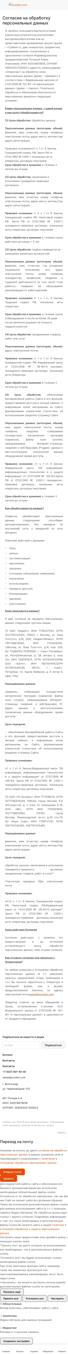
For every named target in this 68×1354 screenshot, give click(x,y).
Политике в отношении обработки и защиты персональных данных (33, 1229)
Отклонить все (35, 1298)
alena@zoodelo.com (42, 994)
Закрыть (8, 1178)
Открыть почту (12, 1171)
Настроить (57, 1298)
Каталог (8, 1054)
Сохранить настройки (16, 1341)
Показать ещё (11, 1291)
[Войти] (56, 4)
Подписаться (53, 1045)
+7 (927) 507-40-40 (14, 1071)
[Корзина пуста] (63, 4)
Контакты (9, 1060)
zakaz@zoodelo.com (14, 1077)
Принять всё (10, 1298)
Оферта (61, 1132)
